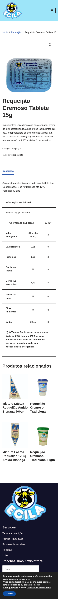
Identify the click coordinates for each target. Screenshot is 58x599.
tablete (20, 155)
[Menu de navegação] (52, 10)
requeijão (12, 155)
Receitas (7, 549)
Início (5, 32)
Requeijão (16, 32)
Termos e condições (13, 533)
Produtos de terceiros (13, 544)
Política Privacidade (12, 538)
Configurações (10, 587)
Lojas (5, 555)
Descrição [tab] (8, 171)
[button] (50, 45)
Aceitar (9, 593)
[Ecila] (12, 10)
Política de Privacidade (39, 587)
